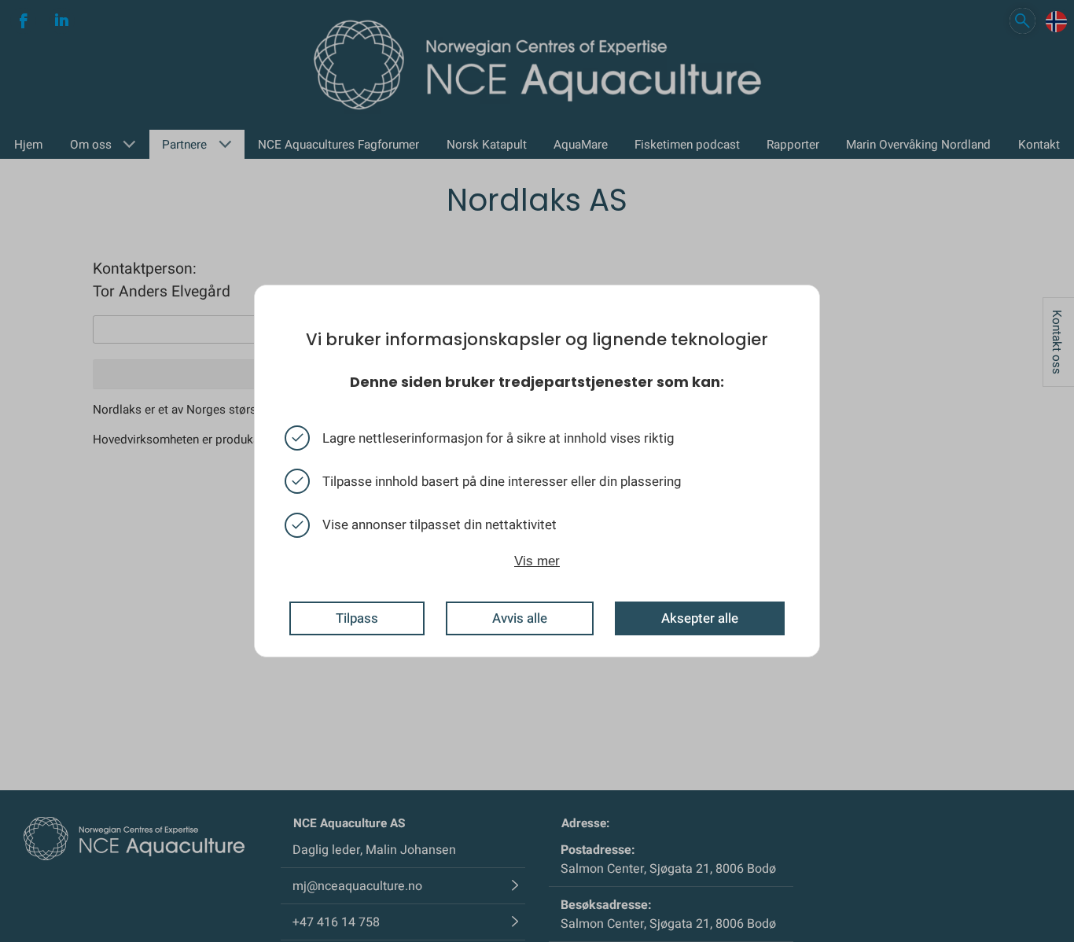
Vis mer (537, 560)
